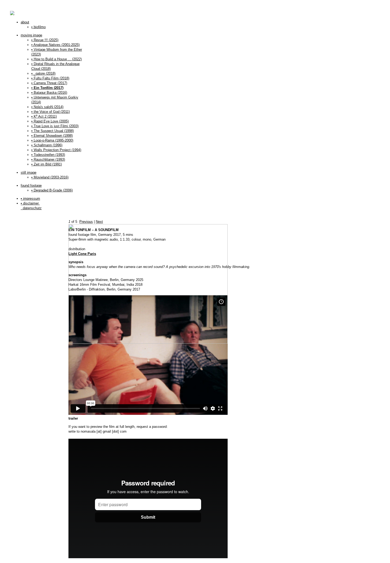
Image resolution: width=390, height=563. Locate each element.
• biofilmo (38, 27)
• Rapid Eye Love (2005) (50, 121)
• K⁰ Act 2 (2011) (44, 116)
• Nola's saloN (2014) (47, 107)
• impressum (30, 199)
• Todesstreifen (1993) (48, 155)
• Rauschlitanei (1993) (48, 159)
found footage (31, 185)
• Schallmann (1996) (46, 145)
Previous (86, 222)
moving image (31, 35)
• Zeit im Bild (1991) (46, 164)
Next (99, 222)
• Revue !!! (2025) (44, 40)
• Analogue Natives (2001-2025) (55, 45)
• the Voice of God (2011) (50, 112)
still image (28, 172)
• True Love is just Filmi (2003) (55, 126)
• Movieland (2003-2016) (49, 177)
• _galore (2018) (43, 73)
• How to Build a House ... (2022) (56, 59)
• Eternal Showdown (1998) (52, 136)
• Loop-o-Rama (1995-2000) (52, 140)
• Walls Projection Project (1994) (56, 150)
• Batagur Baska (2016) (49, 93)
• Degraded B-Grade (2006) (52, 190)
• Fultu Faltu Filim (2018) (50, 78)
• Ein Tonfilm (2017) (47, 88)
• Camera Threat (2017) (49, 83)
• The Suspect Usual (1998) (52, 131)
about (25, 22)
